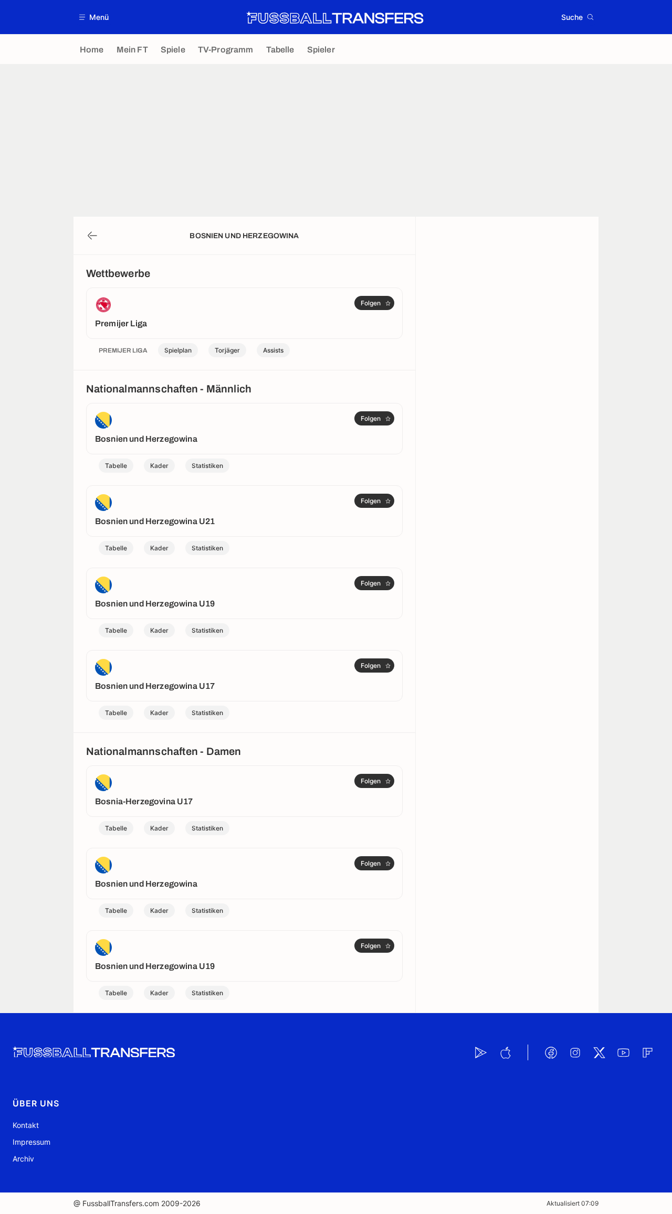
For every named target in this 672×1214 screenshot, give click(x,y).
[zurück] (92, 235)
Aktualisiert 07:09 (572, 1203)
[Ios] (505, 1052)
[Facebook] (551, 1052)
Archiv (23, 1158)
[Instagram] (575, 1052)
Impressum (31, 1141)
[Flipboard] (647, 1052)
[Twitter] (599, 1052)
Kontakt (26, 1125)
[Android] (481, 1052)
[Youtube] (623, 1052)
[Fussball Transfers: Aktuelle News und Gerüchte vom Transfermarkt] (335, 17)
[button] (94, 17)
